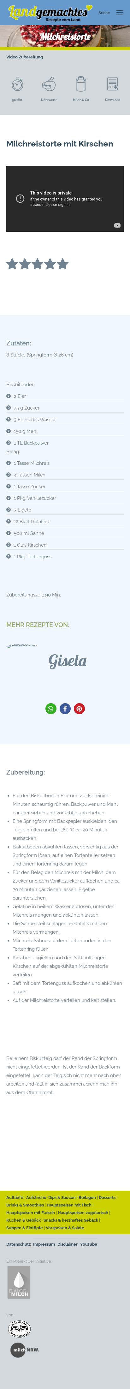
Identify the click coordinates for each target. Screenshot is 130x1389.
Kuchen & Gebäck (23, 1220)
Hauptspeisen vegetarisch (83, 1212)
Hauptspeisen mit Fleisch (30, 1212)
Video (12, 57)
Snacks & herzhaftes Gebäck (71, 1220)
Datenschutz (18, 1244)
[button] (50, 708)
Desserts (107, 1197)
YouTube (88, 1244)
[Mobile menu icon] (120, 12)
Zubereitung (31, 57)
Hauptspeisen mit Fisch (69, 1205)
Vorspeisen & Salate (65, 1227)
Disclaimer (67, 1244)
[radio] (12, 265)
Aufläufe (14, 1197)
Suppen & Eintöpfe (24, 1227)
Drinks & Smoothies (25, 1205)
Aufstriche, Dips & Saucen (51, 1197)
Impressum (44, 1244)
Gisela (67, 660)
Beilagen (87, 1197)
